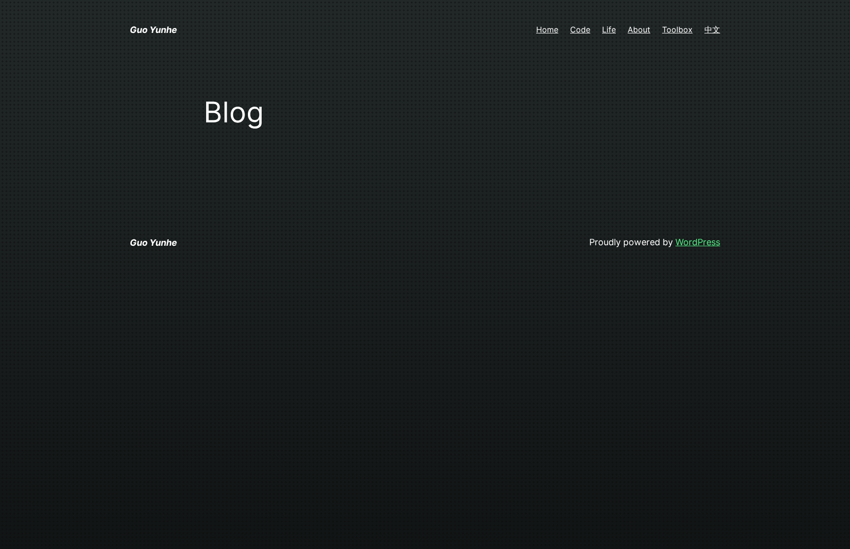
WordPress (697, 242)
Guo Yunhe (153, 30)
